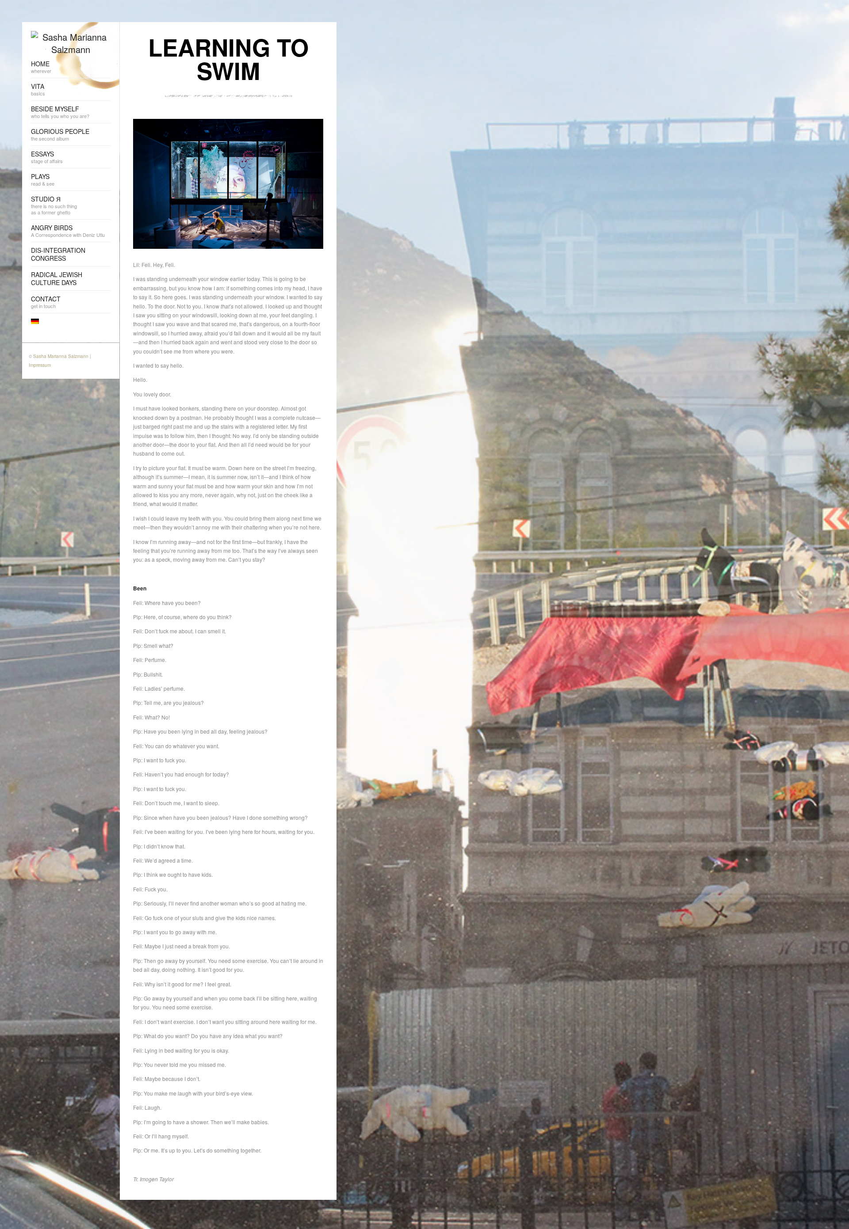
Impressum (40, 365)
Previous (290, 112)
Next (316, 112)
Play (303, 112)
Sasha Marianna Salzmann (60, 356)
